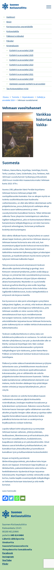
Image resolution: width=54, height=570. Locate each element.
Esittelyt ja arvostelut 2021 (21, 74)
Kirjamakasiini (12, 45)
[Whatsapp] (17, 498)
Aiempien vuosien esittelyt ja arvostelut (27, 83)
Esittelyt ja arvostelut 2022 (21, 69)
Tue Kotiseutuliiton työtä (17, 88)
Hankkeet (10, 17)
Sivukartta (8, 542)
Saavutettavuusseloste (15, 545)
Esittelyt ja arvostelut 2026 (21, 50)
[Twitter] (11, 498)
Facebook (7, 553)
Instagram (8, 556)
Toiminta (15, 97)
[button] (49, 6)
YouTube (7, 560)
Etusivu (6, 97)
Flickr (5, 563)
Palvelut (10, 41)
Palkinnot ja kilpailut (15, 36)
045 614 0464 (16, 535)
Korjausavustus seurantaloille (19, 26)
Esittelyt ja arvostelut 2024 (21, 60)
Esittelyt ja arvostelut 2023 (21, 64)
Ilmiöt (8, 21)
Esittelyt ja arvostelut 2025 (21, 55)
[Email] (22, 498)
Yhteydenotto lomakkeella (17, 549)
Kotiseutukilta (12, 31)
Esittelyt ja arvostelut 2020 (21, 79)
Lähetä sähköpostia (13, 538)
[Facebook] (5, 498)
